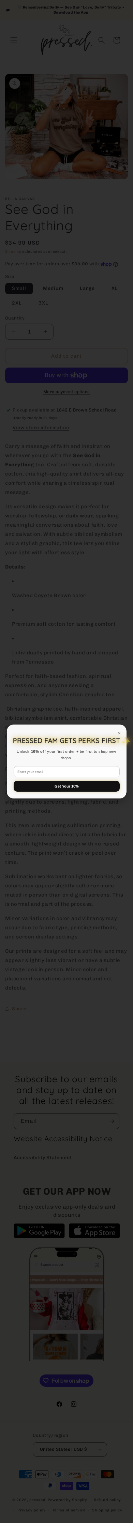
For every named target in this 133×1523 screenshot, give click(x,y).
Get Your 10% (67, 786)
